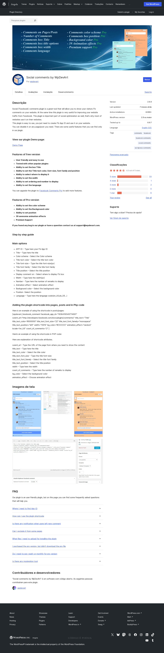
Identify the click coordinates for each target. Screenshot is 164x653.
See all (149, 198)
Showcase (43, 613)
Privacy (12, 624)
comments (138, 133)
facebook (147, 133)
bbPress (131, 621)
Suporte (148, 92)
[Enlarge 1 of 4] (38, 394)
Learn (70, 613)
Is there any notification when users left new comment (36, 524)
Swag (101, 624)
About (12, 613)
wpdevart (34, 81)
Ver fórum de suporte (119, 218)
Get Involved (103, 613)
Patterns (42, 624)
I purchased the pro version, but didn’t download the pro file (39, 546)
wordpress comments (143, 148)
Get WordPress (152, 4)
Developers (73, 621)
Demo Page (17, 145)
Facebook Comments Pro (50, 190)
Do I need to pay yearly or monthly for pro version (34, 554)
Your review (115, 198)
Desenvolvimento (66, 92)
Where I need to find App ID (24, 508)
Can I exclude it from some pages (27, 531)
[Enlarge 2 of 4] (69, 394)
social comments (145, 143)
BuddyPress (133, 624)
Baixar (147, 80)
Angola (35, 638)
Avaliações (33, 92)
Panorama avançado (119, 154)
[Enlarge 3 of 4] (99, 394)
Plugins (42, 621)
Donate (102, 621)
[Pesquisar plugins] (35, 20)
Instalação (48, 92)
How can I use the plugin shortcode (28, 516)
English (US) (147, 128)
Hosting (13, 621)
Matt (130, 617)
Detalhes (19, 92)
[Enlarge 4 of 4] (99, 442)
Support (71, 617)
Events (100, 617)
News (12, 617)
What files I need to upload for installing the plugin (34, 539)
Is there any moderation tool (25, 561)
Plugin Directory (16, 12)
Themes (42, 617)
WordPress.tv (74, 624)
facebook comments (143, 138)
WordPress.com (134, 613)
